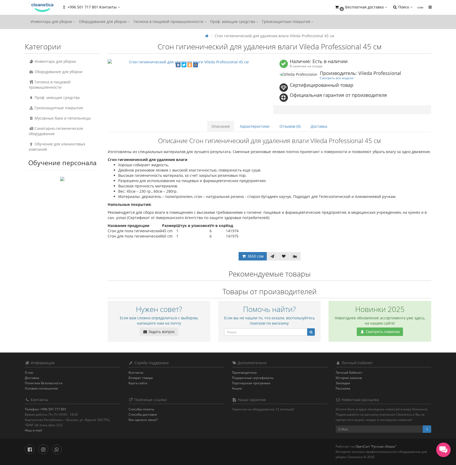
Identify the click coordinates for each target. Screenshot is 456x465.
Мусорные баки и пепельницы (62, 118)
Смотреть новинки (382, 331)
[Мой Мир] (195, 65)
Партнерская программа (251, 383)
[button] (361, 7)
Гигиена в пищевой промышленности (169, 21)
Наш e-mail (33, 430)
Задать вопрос (161, 331)
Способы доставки (143, 414)
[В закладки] (283, 256)
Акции (237, 388)
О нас (29, 372)
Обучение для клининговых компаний (57, 146)
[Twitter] (184, 65)
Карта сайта (138, 383)
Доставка (319, 126)
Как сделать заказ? (143, 419)
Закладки (343, 383)
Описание (220, 126)
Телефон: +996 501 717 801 (45, 409)
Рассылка (343, 388)
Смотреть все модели (337, 78)
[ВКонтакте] (178, 65)
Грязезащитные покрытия (286, 21)
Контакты (136, 372)
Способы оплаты (141, 409)
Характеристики (254, 126)
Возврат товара (141, 378)
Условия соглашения (41, 388)
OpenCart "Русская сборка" (375, 446)
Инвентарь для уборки (52, 21)
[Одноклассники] (189, 65)
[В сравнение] (295, 256)
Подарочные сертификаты (252, 378)
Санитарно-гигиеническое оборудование (56, 131)
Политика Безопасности (44, 383)
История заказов (349, 378)
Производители (244, 372)
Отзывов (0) (290, 126)
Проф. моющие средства (233, 21)
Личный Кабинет (349, 372)
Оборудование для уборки (103, 21)
